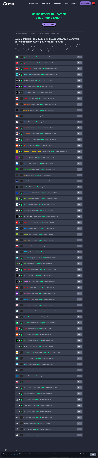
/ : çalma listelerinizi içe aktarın (36, 317)
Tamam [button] (92, 454)
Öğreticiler (18, 450)
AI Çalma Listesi (33, 3)
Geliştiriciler (75, 450)
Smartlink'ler (57, 3)
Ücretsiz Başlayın (49, 24)
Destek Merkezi (27, 450)
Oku (79, 56)
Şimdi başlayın (85, 3)
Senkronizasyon (46, 3)
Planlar (66, 3)
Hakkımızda (47, 450)
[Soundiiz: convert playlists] (6, 450)
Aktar (24, 3)
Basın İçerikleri (56, 450)
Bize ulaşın (66, 450)
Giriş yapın (74, 3)
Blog (11, 450)
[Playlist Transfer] (8, 3)
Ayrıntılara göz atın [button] (15, 454)
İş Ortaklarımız (37, 450)
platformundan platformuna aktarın (38, 57)
